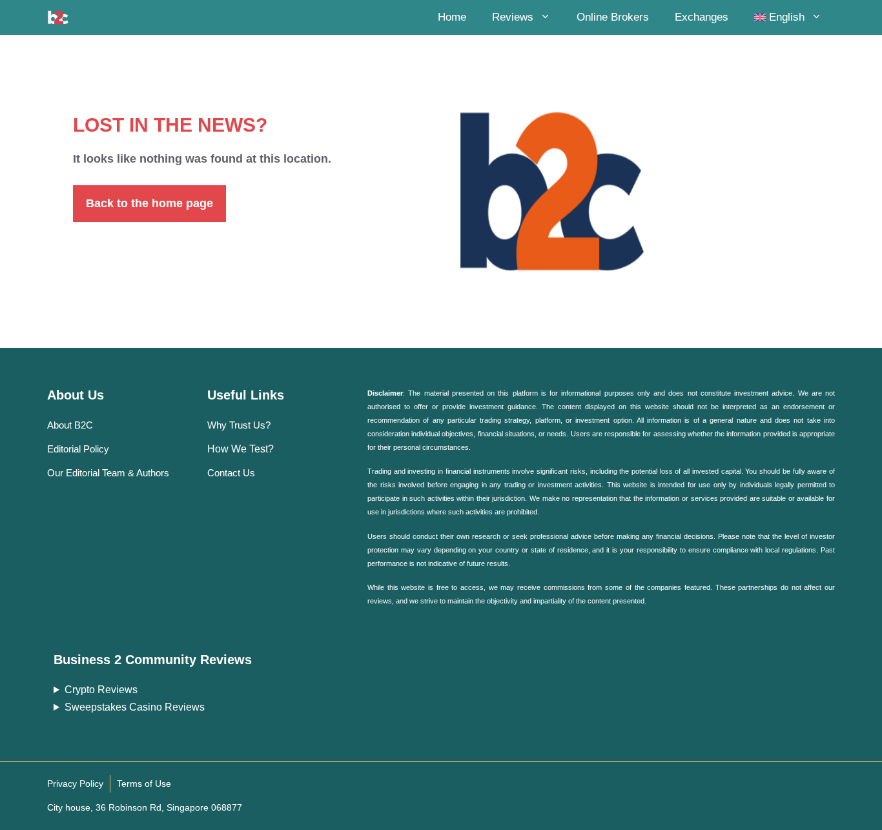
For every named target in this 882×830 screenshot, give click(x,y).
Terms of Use (144, 783)
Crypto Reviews (101, 689)
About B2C (70, 425)
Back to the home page (149, 203)
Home (452, 17)
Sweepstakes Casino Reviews (135, 707)
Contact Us (231, 472)
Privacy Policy (75, 783)
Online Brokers (613, 17)
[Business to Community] (58, 17)
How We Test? (240, 448)
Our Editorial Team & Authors (108, 472)
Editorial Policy (78, 448)
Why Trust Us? (239, 425)
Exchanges (701, 17)
